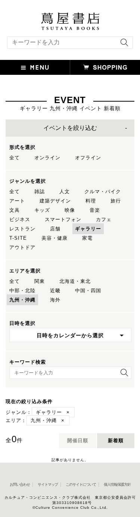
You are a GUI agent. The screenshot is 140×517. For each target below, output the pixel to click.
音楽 (95, 210)
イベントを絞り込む (70, 128)
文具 (14, 210)
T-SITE (18, 238)
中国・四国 (88, 290)
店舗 (55, 229)
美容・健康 (54, 238)
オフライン (88, 157)
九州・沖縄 (22, 300)
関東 (39, 281)
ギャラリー (88, 229)
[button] (35, 67)
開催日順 (77, 440)
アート (17, 201)
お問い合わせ (20, 484)
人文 (64, 191)
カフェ (104, 219)
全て (14, 157)
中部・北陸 (22, 290)
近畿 (55, 290)
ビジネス (19, 219)
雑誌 (39, 191)
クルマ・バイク (102, 191)
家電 (87, 238)
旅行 (116, 201)
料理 (90, 201)
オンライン (47, 157)
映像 (70, 210)
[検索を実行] (122, 45)
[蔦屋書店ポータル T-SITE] (70, 16)
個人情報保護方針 (117, 484)
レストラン (22, 229)
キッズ (42, 210)
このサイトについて (81, 484)
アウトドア (22, 247)
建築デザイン (55, 201)
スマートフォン (63, 219)
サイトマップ (48, 484)
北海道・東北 (75, 281)
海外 (55, 300)
